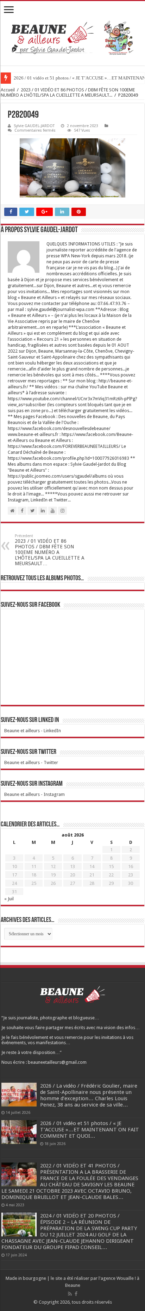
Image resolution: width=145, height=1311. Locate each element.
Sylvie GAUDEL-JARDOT (34, 126)
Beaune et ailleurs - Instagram (34, 794)
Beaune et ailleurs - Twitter (31, 762)
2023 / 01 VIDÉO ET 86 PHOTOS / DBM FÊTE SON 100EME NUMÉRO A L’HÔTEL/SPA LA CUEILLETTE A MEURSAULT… (49, 550)
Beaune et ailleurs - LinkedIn (32, 730)
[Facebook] (76, 1294)
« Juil (9, 898)
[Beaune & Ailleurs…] (72, 38)
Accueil (8, 89)
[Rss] (69, 1294)
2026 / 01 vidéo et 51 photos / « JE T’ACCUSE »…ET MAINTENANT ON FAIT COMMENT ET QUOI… (89, 1129)
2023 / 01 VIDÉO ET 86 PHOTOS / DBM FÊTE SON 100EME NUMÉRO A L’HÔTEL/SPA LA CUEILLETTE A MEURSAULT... (68, 92)
